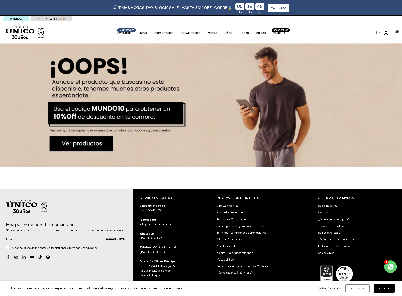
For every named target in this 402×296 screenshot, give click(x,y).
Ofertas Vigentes (227, 205)
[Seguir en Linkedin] (24, 257)
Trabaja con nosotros (331, 226)
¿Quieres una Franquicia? (334, 219)
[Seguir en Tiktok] (40, 257)
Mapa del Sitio (225, 259)
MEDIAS (212, 32)
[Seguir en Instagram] (16, 257)
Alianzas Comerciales (230, 239)
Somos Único (326, 252)
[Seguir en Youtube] (32, 257)
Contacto (324, 212)
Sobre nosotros (327, 205)
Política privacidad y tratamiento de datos (242, 226)
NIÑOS (228, 32)
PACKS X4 (280, 32)
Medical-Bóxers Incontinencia (235, 252)
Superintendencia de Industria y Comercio (243, 266)
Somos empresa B (329, 232)
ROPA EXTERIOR (191, 32)
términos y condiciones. (83, 247)
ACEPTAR (384, 288)
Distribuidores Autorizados (334, 246)
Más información (330, 288)
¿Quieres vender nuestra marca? (338, 239)
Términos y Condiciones (231, 219)
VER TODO (278, 7)
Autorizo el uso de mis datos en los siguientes (55, 247)
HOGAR (244, 32)
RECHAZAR (357, 288)
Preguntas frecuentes (230, 212)
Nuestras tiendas (227, 246)
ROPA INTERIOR (164, 32)
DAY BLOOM (125, 32)
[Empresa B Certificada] (41, 33)
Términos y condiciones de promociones (241, 232)
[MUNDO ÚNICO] (20, 32)
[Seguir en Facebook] (8, 257)
